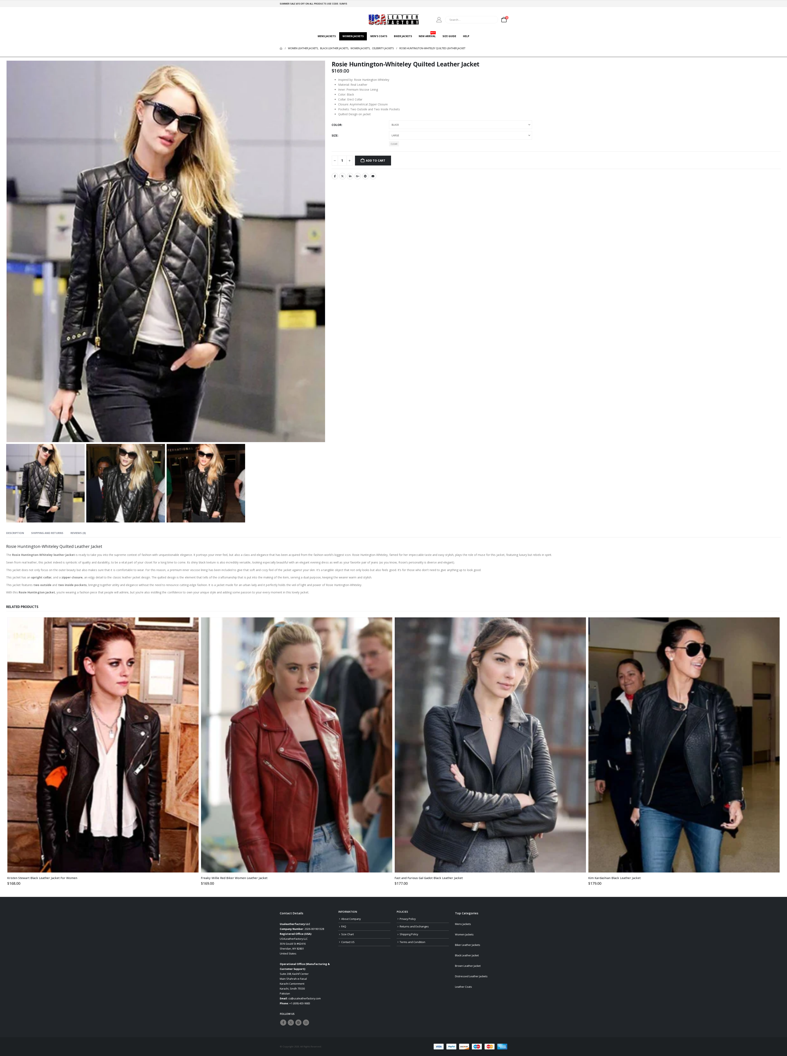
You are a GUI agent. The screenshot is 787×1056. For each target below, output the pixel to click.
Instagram (306, 1023)
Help (466, 36)
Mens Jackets (327, 36)
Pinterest (365, 176)
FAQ (343, 926)
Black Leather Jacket (467, 955)
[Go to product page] (103, 744)
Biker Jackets (403, 36)
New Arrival (427, 35)
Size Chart (347, 934)
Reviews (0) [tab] (78, 533)
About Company (351, 919)
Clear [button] (394, 143)
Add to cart (375, 160)
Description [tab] (15, 533)
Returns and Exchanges (414, 926)
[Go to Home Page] (281, 48)
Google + (357, 176)
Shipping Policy (409, 934)
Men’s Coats (378, 36)
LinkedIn (350, 176)
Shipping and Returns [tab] (47, 533)
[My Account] (439, 19)
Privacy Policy (408, 919)
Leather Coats (463, 987)
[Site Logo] (393, 19)
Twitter (342, 176)
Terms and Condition (412, 942)
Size (335, 135)
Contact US (348, 942)
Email (373, 176)
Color (336, 125)
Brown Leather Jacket (468, 966)
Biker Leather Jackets (467, 945)
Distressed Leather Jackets (471, 976)
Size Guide (449, 36)
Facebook (335, 176)
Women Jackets (353, 36)
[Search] (492, 19)
